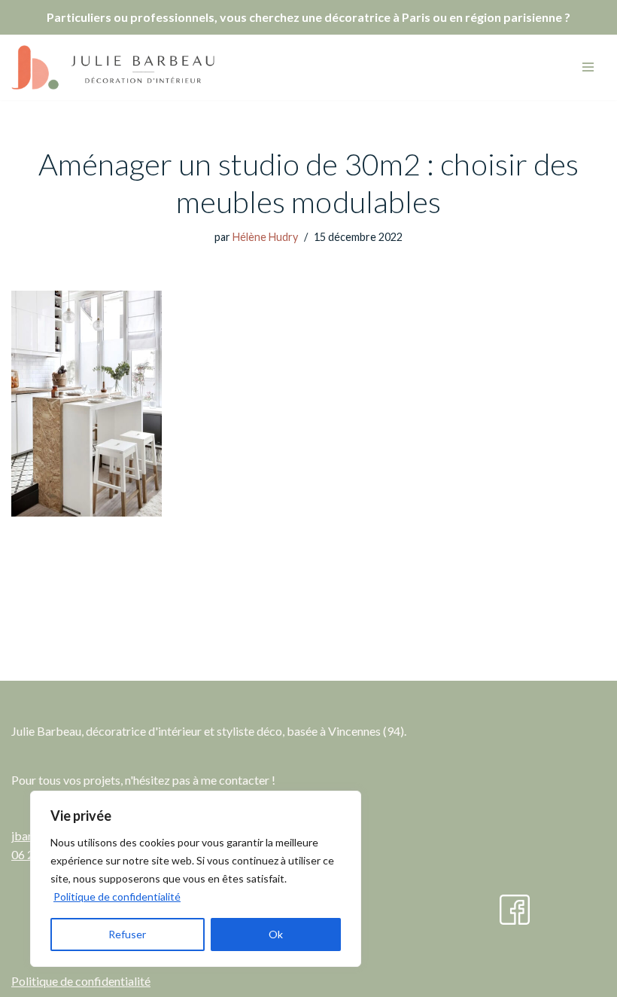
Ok (276, 934)
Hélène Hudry (265, 236)
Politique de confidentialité (117, 896)
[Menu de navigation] (588, 67)
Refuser (127, 934)
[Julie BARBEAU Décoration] (112, 67)
